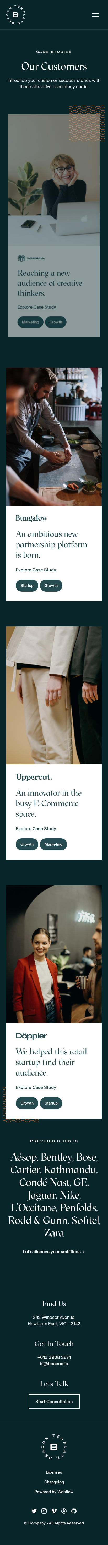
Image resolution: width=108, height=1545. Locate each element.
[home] (16, 14)
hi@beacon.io (54, 1363)
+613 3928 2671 (54, 1357)
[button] (95, 14)
